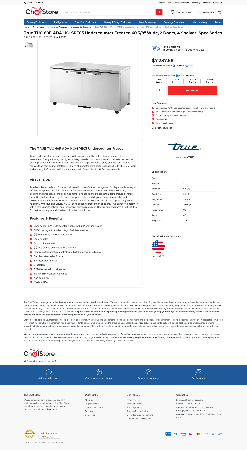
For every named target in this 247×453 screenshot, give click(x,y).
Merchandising (200, 22)
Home (26, 27)
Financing (196, 3)
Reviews (89, 411)
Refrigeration (60, 22)
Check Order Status (181, 3)
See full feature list (162, 128)
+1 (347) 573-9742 (191, 403)
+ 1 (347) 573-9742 (36, 2)
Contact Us (217, 3)
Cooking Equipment (36, 22)
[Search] (159, 12)
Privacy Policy (133, 400)
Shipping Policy (134, 407)
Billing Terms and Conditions (140, 415)
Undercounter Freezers (81, 27)
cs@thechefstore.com (192, 400)
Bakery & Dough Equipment (117, 22)
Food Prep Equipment (85, 22)
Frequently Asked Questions (140, 418)
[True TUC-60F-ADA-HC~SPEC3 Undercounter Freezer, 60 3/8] (29, 45)
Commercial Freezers (57, 27)
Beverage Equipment (174, 22)
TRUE (191, 157)
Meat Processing (147, 22)
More (217, 22)
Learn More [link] (189, 75)
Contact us (90, 415)
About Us (207, 3)
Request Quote (165, 3)
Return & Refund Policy (137, 411)
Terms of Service (135, 403)
